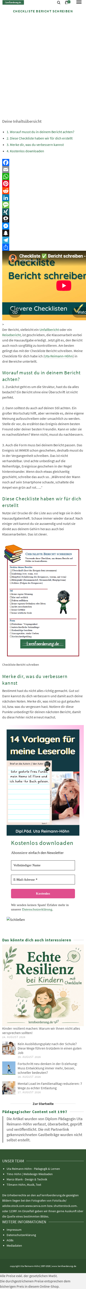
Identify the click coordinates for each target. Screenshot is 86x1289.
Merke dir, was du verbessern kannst (37, 144)
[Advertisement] (43, 62)
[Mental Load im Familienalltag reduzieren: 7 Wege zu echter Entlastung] (8, 1088)
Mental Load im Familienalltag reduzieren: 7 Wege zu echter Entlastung (50, 1085)
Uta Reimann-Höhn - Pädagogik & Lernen (33, 1169)
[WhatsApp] (43, 176)
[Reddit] (43, 190)
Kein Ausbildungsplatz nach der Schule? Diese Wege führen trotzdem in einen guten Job (50, 1048)
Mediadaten (14, 1246)
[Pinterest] (43, 183)
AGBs (10, 1240)
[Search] (59, 2)
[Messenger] (43, 226)
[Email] (43, 169)
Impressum (14, 1230)
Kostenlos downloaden (27, 151)
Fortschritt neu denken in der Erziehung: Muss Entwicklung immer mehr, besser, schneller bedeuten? (47, 1068)
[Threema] (43, 218)
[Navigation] (79, 2)
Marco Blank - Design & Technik (27, 1179)
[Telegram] (43, 240)
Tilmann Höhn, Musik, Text (24, 1185)
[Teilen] (43, 247)
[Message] (43, 204)
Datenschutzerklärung (37, 909)
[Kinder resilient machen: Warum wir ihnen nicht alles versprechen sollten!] (43, 985)
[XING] (43, 211)
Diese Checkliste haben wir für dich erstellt (41, 138)
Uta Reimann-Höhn (59, 356)
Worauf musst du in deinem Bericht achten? (42, 132)
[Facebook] (43, 162)
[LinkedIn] (43, 197)
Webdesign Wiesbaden (38, 1174)
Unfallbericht (49, 329)
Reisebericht (11, 335)
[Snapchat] (43, 233)
